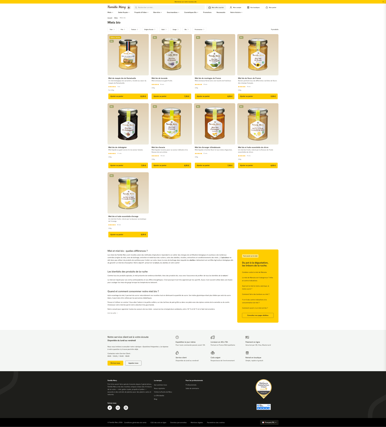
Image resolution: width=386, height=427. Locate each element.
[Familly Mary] (119, 7)
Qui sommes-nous (160, 385)
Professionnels (191, 385)
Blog (155, 399)
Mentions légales (197, 422)
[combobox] (169, 7)
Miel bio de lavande (160, 78)
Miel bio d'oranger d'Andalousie (207, 147)
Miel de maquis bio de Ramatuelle (122, 78)
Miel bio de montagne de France (208, 78)
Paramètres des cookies (216, 423)
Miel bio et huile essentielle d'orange (123, 216)
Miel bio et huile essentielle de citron (253, 147)
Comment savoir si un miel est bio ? (255, 308)
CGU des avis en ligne (158, 422)
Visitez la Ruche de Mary (163, 392)
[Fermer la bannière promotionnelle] (383, 2)
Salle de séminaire (192, 388)
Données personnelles (178, 422)
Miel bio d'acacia (158, 147)
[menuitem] (110, 12)
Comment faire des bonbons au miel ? (255, 294)
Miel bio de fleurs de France (249, 78)
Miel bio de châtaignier (117, 147)
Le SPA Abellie (159, 396)
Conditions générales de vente (135, 422)
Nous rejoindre (159, 388)
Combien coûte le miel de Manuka (254, 272)
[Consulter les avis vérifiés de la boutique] (264, 407)
